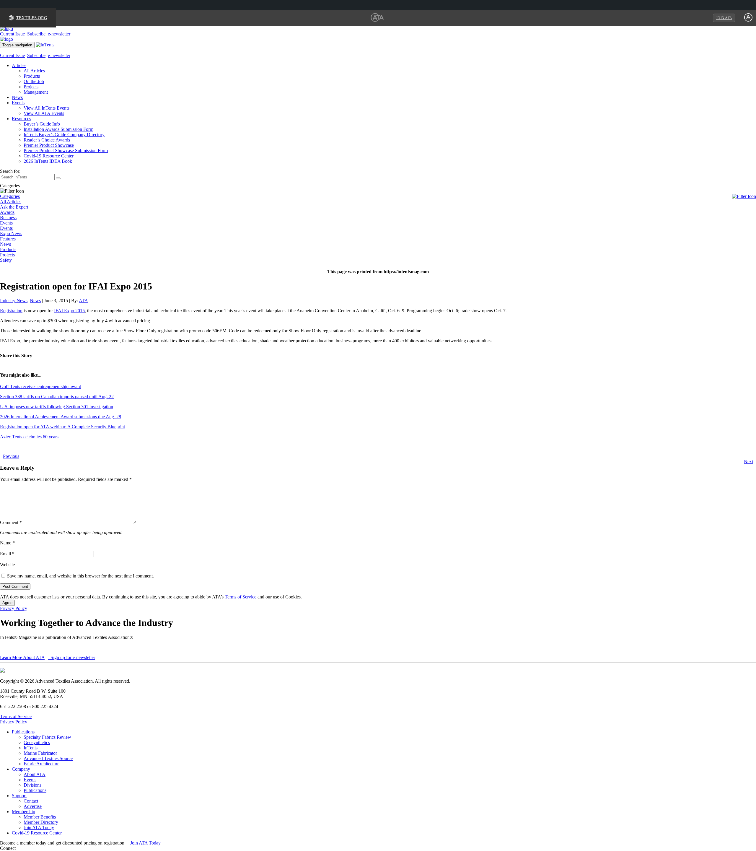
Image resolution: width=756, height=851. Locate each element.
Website (7, 564)
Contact (31, 800)
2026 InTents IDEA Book (48, 161)
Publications (23, 731)
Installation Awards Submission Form (58, 129)
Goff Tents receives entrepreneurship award (40, 386)
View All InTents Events (46, 107)
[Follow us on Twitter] (23, 848)
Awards (7, 212)
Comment (11, 522)
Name (7, 542)
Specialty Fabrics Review (47, 737)
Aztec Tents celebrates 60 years (29, 436)
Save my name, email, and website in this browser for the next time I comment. (80, 575)
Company (21, 769)
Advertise (33, 806)
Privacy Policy (13, 608)
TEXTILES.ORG (31, 17)
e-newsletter (59, 33)
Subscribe (36, 33)
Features (8, 238)
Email (7, 553)
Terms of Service (240, 596)
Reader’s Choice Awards (47, 139)
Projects (31, 86)
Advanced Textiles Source (48, 758)
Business (8, 217)
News (17, 97)
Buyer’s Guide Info (42, 123)
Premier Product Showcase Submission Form (66, 150)
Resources (21, 118)
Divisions (32, 784)
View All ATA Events (44, 113)
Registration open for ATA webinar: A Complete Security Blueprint (62, 426)
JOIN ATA (724, 18)
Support (19, 795)
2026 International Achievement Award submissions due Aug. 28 (60, 416)
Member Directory (41, 822)
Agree (7, 603)
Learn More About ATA (22, 657)
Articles (19, 65)
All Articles (34, 70)
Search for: (10, 171)
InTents (31, 747)
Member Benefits (40, 816)
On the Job (34, 81)
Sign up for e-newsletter (72, 657)
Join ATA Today (39, 827)
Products (32, 76)
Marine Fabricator (40, 753)
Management (36, 92)
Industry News (13, 300)
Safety (6, 260)
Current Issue (12, 33)
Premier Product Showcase (49, 145)
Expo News (11, 233)
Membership (23, 811)
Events (18, 102)
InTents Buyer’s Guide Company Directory (64, 134)
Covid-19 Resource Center (49, 155)
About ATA (34, 774)
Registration (11, 310)
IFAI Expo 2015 (69, 310)
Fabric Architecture (41, 763)
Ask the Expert (14, 206)
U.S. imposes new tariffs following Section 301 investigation (56, 406)
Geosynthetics (37, 742)
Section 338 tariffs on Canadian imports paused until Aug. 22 (57, 396)
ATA (83, 300)
